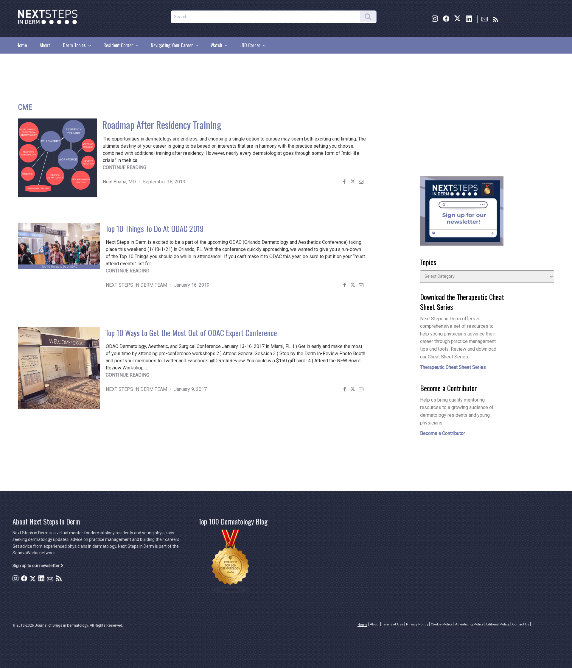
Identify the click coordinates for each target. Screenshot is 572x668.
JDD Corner (250, 45)
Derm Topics (74, 45)
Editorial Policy (497, 624)
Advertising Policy (469, 624)
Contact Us (520, 624)
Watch (216, 45)
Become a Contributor (442, 433)
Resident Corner (118, 45)
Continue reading (124, 167)
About (45, 45)
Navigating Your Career (172, 45)
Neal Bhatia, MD (119, 182)
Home (21, 45)
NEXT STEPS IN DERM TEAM (136, 285)
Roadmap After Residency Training (161, 124)
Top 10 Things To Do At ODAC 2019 (154, 228)
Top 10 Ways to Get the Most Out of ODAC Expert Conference (191, 332)
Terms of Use (392, 624)
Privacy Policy (417, 624)
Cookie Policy (442, 624)
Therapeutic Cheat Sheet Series (453, 367)
